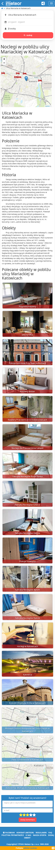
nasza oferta (39, 835)
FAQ (50, 832)
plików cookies (30, 848)
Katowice (27, 674)
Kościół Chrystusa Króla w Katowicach (27, 703)
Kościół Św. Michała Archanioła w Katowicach (27, 788)
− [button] (4, 62)
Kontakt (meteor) (25, 832)
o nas (28, 835)
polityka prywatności (13, 835)
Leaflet (47, 106)
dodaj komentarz (27, 819)
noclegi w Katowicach (27, 646)
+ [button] (4, 59)
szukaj (29, 35)
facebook (10, 832)
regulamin (41, 832)
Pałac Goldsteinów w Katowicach (27, 759)
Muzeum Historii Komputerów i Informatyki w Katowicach (27, 730)
